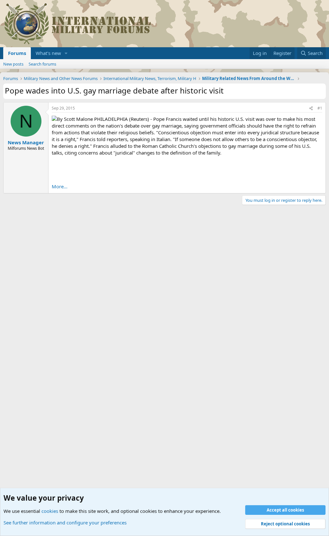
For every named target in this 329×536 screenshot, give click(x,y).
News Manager (26, 142)
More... (59, 186)
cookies (49, 511)
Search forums (42, 64)
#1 (319, 108)
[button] (66, 53)
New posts (13, 64)
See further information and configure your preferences (65, 522)
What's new (48, 53)
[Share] (311, 108)
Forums (17, 53)
